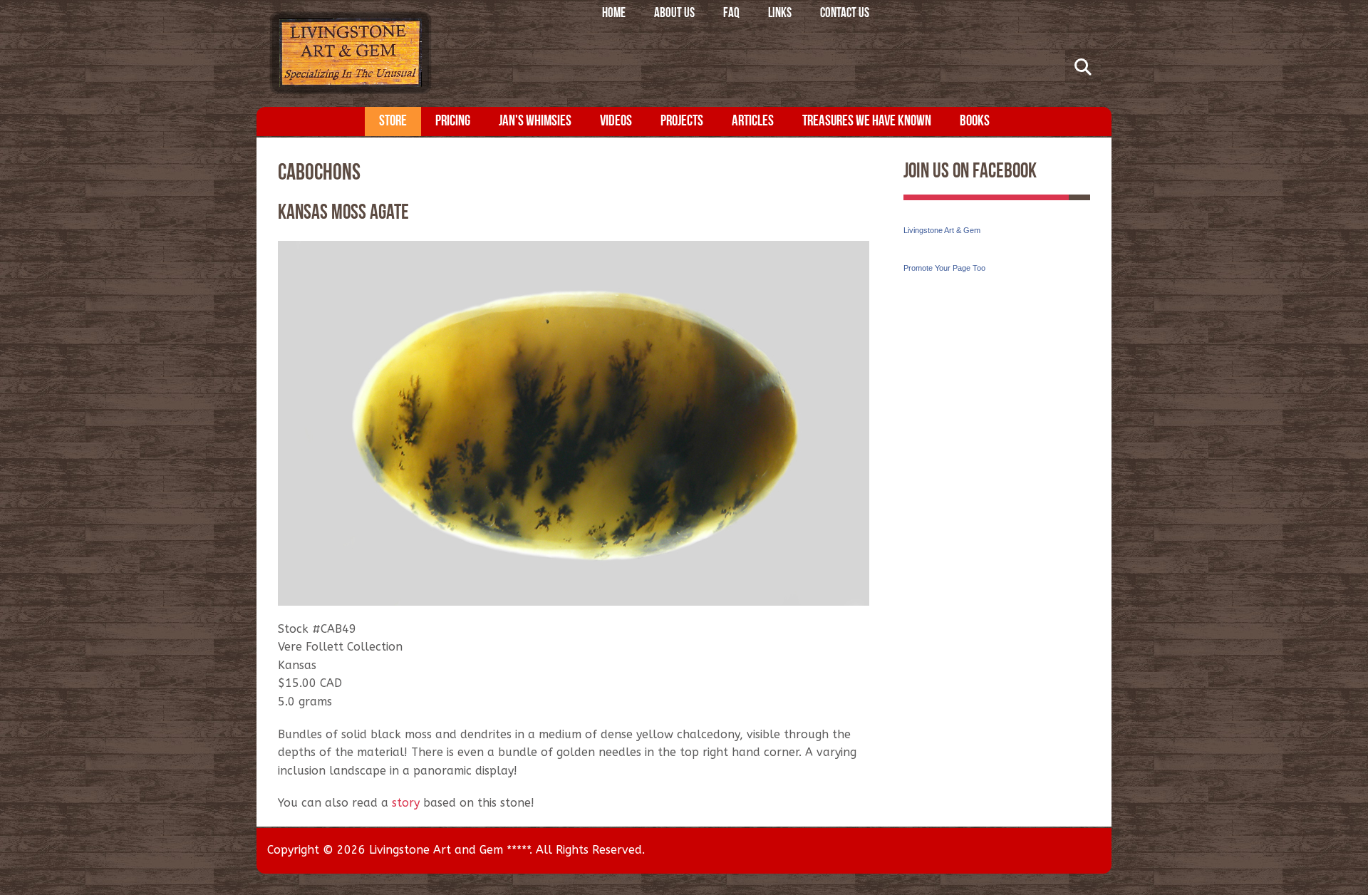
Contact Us (844, 14)
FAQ (731, 14)
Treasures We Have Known (866, 121)
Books (975, 121)
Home (614, 14)
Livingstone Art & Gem (941, 230)
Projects (681, 121)
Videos (616, 121)
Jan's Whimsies (535, 121)
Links (780, 14)
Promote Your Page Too (944, 268)
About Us (674, 14)
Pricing (452, 121)
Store (393, 121)
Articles (753, 121)
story (406, 802)
